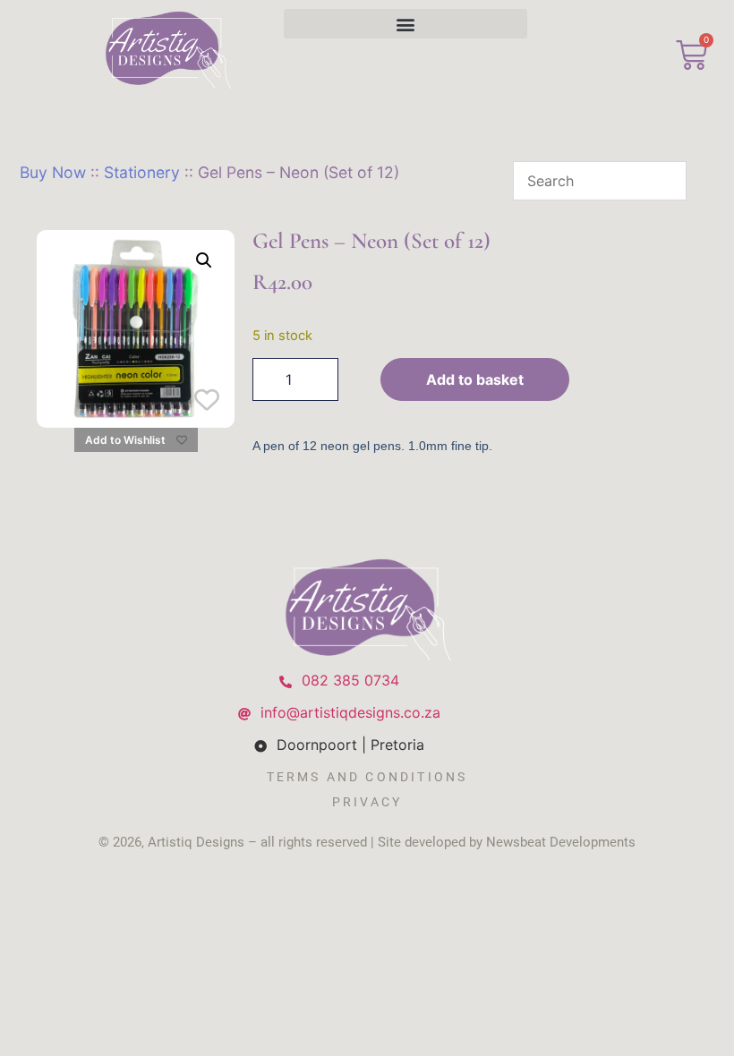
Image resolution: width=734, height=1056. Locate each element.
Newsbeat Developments (561, 842)
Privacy (367, 802)
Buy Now (53, 172)
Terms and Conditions (367, 777)
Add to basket (475, 379)
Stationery (142, 172)
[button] (406, 23)
